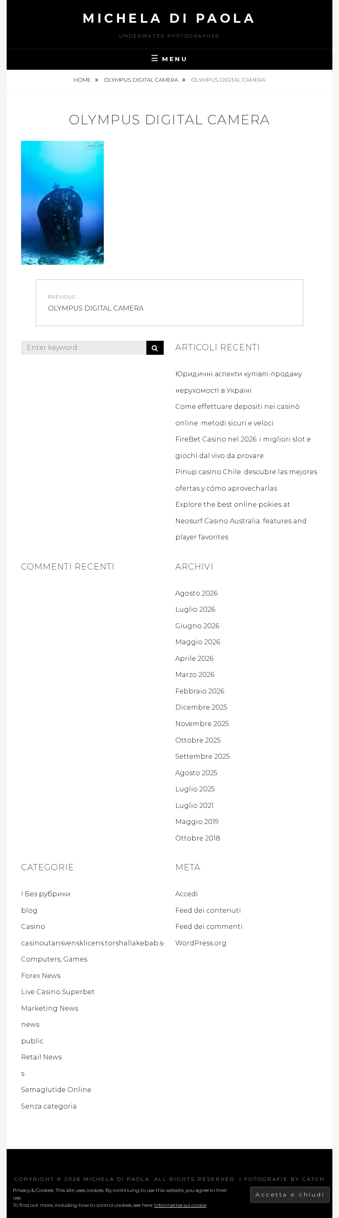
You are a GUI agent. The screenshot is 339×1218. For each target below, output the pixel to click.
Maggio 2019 (197, 822)
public (32, 1041)
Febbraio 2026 (199, 691)
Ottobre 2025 (198, 740)
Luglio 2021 (194, 806)
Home (83, 79)
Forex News (40, 976)
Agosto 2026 (196, 593)
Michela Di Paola (169, 18)
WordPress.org (201, 943)
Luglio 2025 (195, 789)
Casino (33, 927)
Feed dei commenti (209, 927)
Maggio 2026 (197, 642)
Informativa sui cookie (180, 1205)
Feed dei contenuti (208, 910)
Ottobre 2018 (197, 838)
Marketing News (49, 1008)
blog (29, 910)
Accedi (186, 894)
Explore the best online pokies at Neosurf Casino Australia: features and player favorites (241, 521)
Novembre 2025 (202, 724)
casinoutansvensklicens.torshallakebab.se (94, 943)
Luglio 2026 (195, 609)
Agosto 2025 (196, 773)
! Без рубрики (46, 894)
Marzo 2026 (194, 675)
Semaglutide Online (56, 1090)
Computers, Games (54, 959)
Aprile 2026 (194, 658)
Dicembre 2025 (201, 707)
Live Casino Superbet (58, 992)
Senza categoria (49, 1106)
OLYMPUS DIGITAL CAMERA (141, 79)
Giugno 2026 (197, 626)
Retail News (41, 1057)
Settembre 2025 (202, 756)
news (30, 1024)
